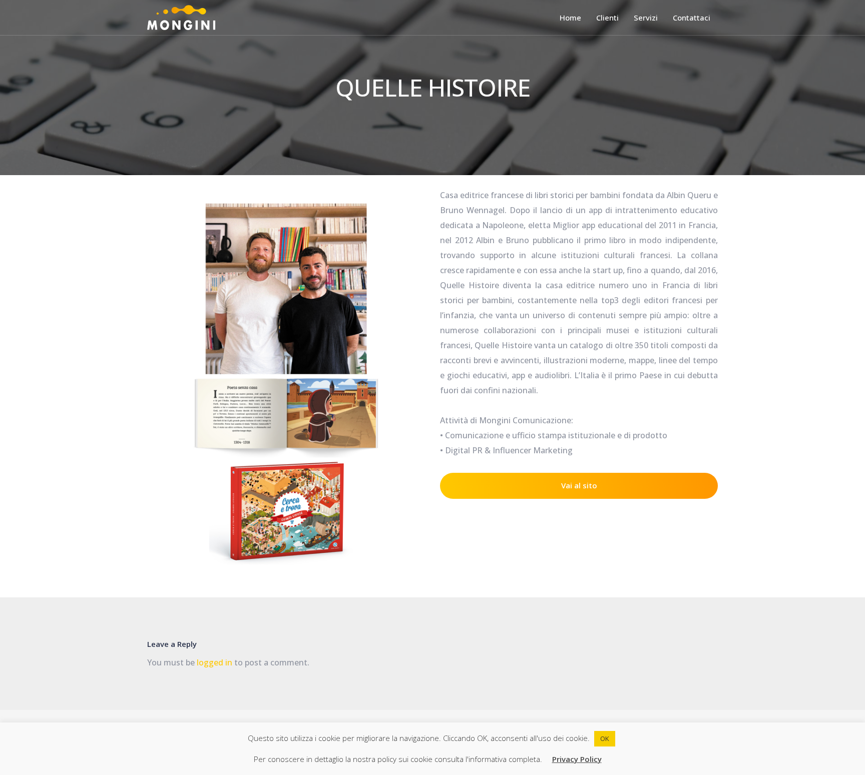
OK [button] (604, 738)
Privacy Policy (577, 759)
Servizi (646, 18)
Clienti (607, 18)
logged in (214, 662)
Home (570, 18)
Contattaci (691, 18)
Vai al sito (579, 485)
